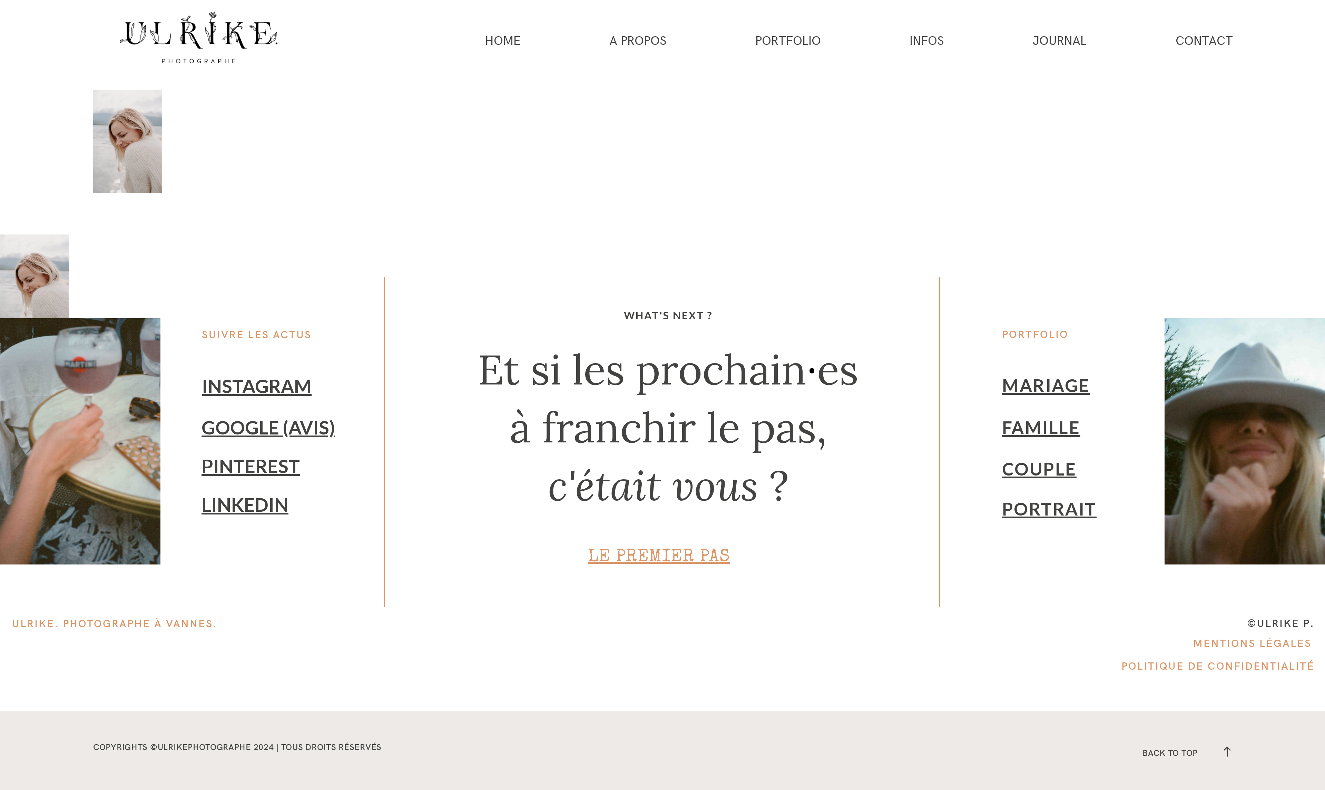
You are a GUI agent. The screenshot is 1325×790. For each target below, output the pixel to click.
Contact (1204, 41)
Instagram (257, 386)
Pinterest (251, 466)
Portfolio (788, 41)
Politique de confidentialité (1218, 665)
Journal (1060, 41)
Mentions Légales (1252, 643)
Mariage (1046, 385)
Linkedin (245, 504)
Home (503, 41)
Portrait (1049, 508)
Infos (927, 41)
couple (1039, 468)
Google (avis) (268, 427)
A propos (638, 41)
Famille (1041, 427)
